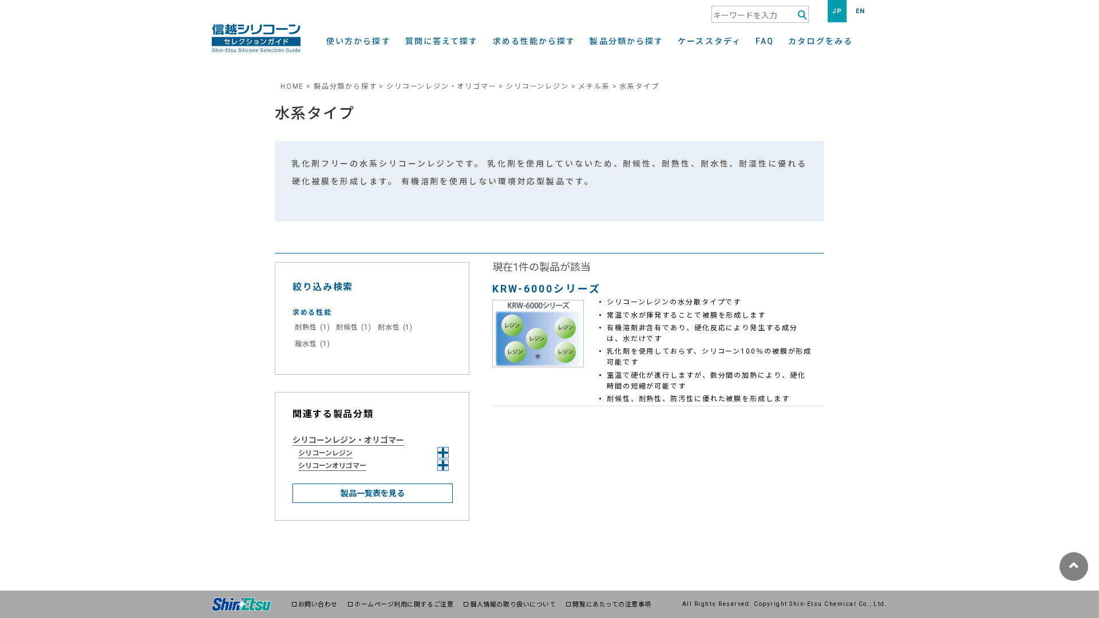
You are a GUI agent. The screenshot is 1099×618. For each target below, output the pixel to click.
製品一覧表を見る (373, 493)
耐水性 (395, 327)
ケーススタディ (709, 41)
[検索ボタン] (802, 15)
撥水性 (312, 344)
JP (837, 11)
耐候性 (353, 327)
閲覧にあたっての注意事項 (611, 604)
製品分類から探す (626, 41)
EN (860, 11)
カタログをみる (820, 41)
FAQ (765, 41)
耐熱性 (312, 327)
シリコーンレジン (537, 86)
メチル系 (594, 86)
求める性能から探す (534, 41)
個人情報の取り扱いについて (513, 604)
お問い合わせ (318, 604)
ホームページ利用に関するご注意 (403, 604)
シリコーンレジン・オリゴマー (441, 86)
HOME (292, 86)
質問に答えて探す (442, 41)
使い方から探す (358, 41)
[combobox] (760, 14)
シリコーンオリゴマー (332, 466)
